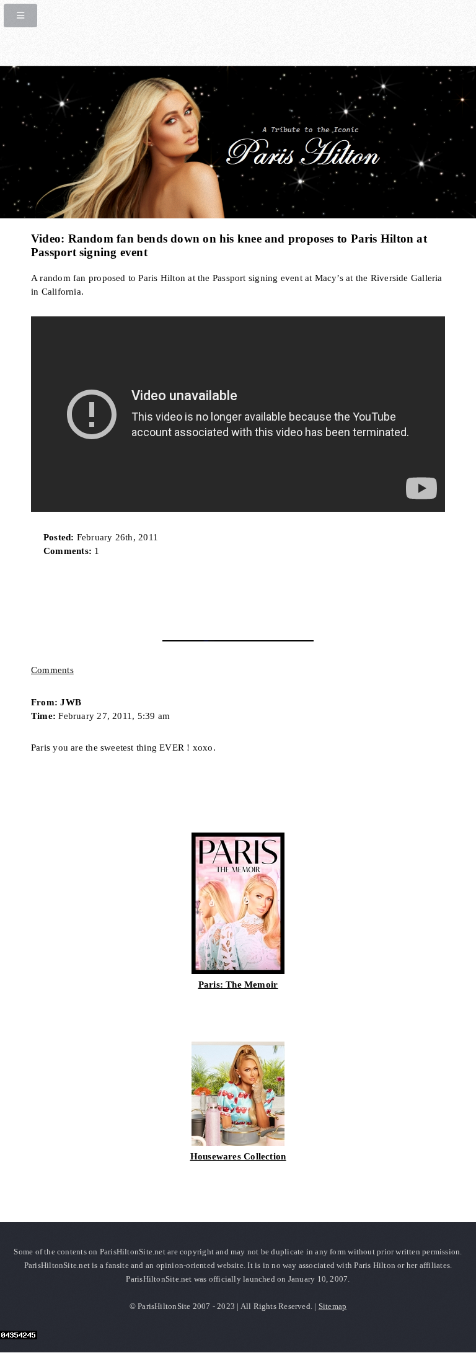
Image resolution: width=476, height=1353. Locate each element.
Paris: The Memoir (238, 984)
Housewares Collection (238, 1156)
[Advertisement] (176, 594)
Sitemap (333, 1306)
